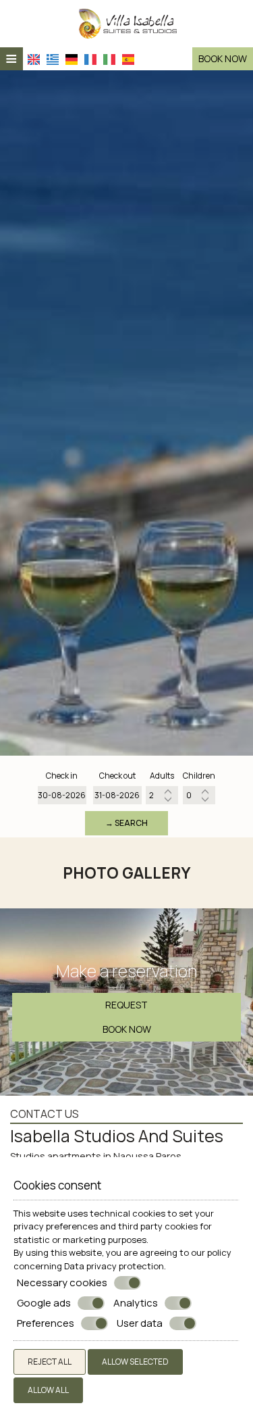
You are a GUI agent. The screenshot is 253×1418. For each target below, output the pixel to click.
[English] (35, 57)
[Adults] (162, 795)
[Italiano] (110, 57)
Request (126, 1004)
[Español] (129, 57)
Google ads (44, 1303)
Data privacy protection (114, 1266)
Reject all (50, 1361)
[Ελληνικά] (54, 57)
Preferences (45, 1323)
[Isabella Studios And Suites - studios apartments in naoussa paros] (126, 22)
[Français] (91, 57)
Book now (222, 58)
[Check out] (117, 795)
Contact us (44, 1113)
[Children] (199, 795)
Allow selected (135, 1361)
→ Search (126, 823)
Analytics (135, 1303)
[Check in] (62, 795)
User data (140, 1323)
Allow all (48, 1390)
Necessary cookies (62, 1283)
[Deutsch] (72, 57)
